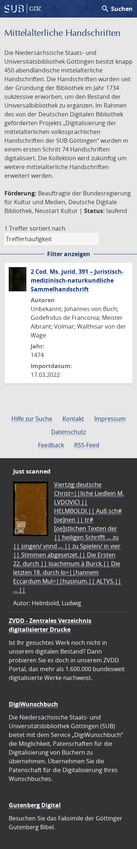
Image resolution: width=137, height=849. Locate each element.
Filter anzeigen (68, 254)
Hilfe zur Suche (31, 419)
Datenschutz (68, 432)
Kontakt (73, 419)
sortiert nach (47, 228)
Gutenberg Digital (35, 805)
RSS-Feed (86, 445)
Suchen (117, 8)
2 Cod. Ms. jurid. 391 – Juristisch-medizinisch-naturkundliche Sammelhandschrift (77, 280)
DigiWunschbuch (33, 704)
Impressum (110, 419)
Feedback (51, 445)
